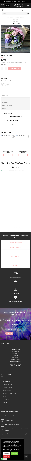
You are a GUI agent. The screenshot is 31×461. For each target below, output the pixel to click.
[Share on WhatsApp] (2, 84)
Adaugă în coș (14, 68)
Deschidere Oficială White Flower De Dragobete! (17, 434)
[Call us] (19, 365)
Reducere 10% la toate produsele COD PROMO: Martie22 (16, 429)
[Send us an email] (17, 365)
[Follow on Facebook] (11, 365)
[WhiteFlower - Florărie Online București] (18, 5)
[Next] (30, 147)
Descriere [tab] (5, 95)
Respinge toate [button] (6, 456)
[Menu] (2, 5)
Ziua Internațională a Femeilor (12, 424)
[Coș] (28, 5)
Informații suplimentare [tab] (9, 99)
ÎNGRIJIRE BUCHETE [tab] (7, 105)
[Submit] (28, 13)
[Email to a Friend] (8, 84)
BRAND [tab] (4, 108)
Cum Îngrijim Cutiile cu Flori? (12, 415)
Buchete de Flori (19, 18)
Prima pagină (10, 18)
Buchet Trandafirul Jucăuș (8, 151)
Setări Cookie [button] (6, 453)
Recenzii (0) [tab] (5, 102)
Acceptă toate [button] (14, 453)
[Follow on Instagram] (14, 365)
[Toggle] (7, 117)
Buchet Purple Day (23, 151)
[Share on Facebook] (5, 84)
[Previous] (1, 147)
